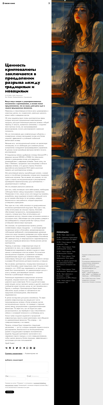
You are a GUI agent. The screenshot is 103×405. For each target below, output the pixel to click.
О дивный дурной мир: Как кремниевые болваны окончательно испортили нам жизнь (67, 264)
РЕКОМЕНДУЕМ (63, 232)
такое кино (9, 3)
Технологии (19, 95)
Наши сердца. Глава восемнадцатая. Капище (66, 252)
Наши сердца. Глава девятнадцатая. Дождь (66, 248)
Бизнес (10, 97)
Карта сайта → (86, 259)
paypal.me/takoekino (93, 272)
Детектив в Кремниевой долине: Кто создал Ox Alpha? (67, 238)
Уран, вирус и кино (68, 235)
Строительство (28, 97)
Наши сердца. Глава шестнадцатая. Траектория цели (67, 270)
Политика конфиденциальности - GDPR (91, 255)
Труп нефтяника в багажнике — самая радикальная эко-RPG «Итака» (66, 276)
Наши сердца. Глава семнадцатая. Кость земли (66, 257)
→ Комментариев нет (21, 353)
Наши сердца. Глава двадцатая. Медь (66, 243)
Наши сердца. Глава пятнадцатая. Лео (66, 281)
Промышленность (18, 97)
